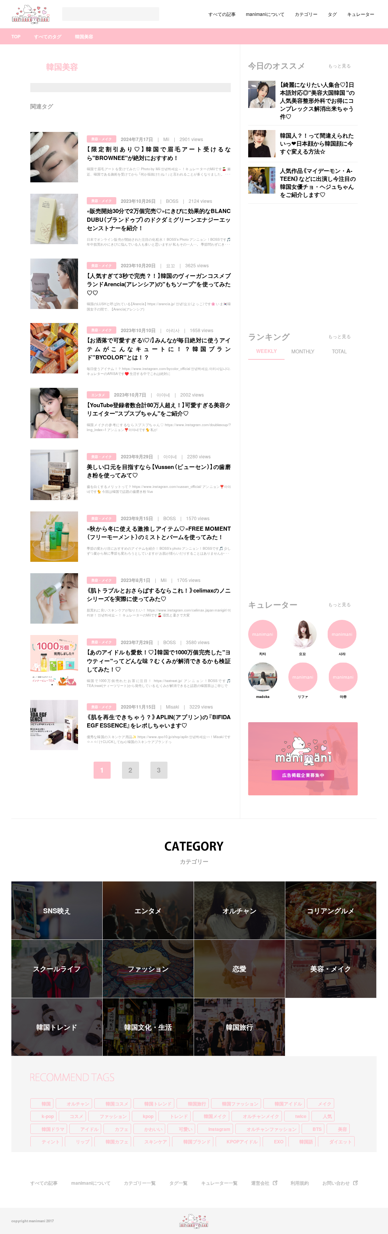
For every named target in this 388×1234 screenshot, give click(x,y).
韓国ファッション (240, 1103)
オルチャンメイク (261, 1116)
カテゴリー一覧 (140, 1183)
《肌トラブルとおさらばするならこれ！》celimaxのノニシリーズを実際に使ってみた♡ (159, 594)
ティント (51, 1141)
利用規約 (300, 1183)
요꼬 (170, 265)
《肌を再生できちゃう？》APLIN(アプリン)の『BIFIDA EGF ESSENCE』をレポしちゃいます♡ (159, 721)
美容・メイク (101, 138)
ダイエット (340, 1141)
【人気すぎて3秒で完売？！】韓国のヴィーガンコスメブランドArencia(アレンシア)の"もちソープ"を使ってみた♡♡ (159, 284)
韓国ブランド (197, 1141)
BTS (317, 1129)
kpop (148, 1116)
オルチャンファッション (272, 1129)
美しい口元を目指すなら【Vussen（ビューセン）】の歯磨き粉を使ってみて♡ (159, 471)
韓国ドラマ (53, 1129)
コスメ (76, 1116)
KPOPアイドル (242, 1141)
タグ (332, 14)
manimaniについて (265, 14)
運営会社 (260, 1183)
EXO (278, 1141)
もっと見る (339, 65)
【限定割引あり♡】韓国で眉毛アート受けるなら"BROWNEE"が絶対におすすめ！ (159, 153)
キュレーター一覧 (219, 1183)
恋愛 (239, 968)
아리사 (173, 330)
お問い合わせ (336, 1183)
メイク (325, 1103)
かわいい (153, 1129)
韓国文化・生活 (148, 1027)
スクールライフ (57, 968)
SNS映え (57, 910)
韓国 (46, 1103)
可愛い (185, 1129)
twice (301, 1116)
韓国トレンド (56, 1027)
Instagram (219, 1129)
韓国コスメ (117, 1103)
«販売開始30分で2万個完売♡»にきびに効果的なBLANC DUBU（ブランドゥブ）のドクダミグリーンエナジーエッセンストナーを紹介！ (159, 219)
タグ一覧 (178, 1183)
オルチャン (239, 910)
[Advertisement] (305, 268)
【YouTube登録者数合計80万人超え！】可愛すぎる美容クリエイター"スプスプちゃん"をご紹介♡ (159, 409)
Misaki (172, 706)
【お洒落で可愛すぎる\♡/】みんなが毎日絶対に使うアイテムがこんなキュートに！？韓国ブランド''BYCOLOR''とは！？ (159, 348)
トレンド (179, 1116)
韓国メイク (215, 1116)
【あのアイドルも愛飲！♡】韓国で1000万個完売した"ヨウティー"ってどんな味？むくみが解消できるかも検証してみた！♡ (159, 660)
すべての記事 (222, 14)
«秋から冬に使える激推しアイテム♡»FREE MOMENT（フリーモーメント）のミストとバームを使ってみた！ (159, 532)
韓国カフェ (117, 1141)
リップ (82, 1141)
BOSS (172, 201)
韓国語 (306, 1141)
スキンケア (155, 1141)
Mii (166, 139)
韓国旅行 (239, 1027)
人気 (327, 1116)
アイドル (89, 1129)
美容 (342, 1129)
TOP (15, 36)
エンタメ (98, 394)
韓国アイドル (288, 1103)
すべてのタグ (47, 36)
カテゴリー (306, 14)
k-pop (48, 1116)
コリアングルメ (331, 910)
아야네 (163, 394)
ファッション (148, 968)
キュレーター (360, 14)
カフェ (121, 1129)
